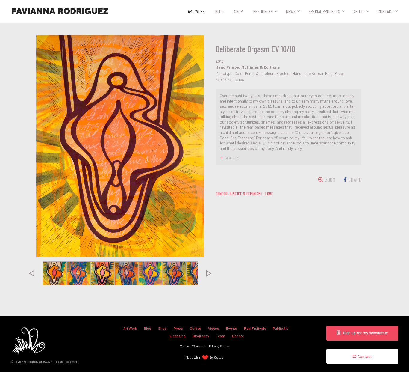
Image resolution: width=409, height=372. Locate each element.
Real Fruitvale (255, 328)
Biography (201, 336)
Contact (385, 11)
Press (178, 328)
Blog (219, 11)
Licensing (178, 336)
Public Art (280, 328)
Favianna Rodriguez (59, 11)
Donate (238, 336)
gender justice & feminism (238, 193)
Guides (195, 328)
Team (220, 336)
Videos (213, 328)
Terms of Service (192, 346)
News (291, 11)
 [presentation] (31, 273)
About (359, 11)
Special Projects (324, 11)
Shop (238, 11)
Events (231, 328)
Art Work (196, 11)
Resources (263, 11)
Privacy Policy (219, 346)
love (269, 193)
